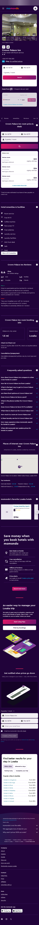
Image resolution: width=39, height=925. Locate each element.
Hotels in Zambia (27, 839)
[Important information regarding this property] (37, 321)
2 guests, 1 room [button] (9, 72)
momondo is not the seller (12, 825)
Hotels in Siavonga (9, 782)
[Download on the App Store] (17, 910)
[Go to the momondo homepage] (12, 8)
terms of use (25, 739)
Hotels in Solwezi (9, 801)
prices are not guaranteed (9, 820)
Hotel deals (8, 839)
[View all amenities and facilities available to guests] (37, 207)
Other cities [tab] (8, 766)
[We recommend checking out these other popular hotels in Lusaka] (37, 499)
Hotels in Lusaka (8, 841)
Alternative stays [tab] (20, 766)
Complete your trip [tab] (22, 770)
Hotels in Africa (17, 839)
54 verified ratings (16, 61)
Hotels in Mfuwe (8, 796)
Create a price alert (28, 578)
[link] (19, 589)
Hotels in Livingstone (10, 780)
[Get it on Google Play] (6, 910)
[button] (3, 8)
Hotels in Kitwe (8, 785)
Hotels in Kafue (8, 793)
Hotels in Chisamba (9, 790)
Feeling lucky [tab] (8, 770)
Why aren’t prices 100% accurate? (14, 832)
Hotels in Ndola (8, 788)
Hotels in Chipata (9, 798)
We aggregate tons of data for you (15, 829)
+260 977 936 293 (8, 59)
